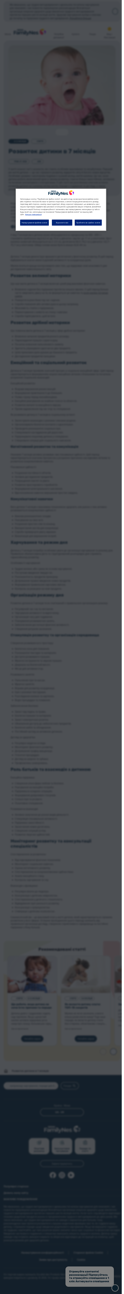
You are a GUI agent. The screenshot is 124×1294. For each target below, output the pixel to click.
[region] (61, 210)
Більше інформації (33, 214)
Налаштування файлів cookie (34, 222)
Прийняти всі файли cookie (88, 222)
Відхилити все (62, 222)
